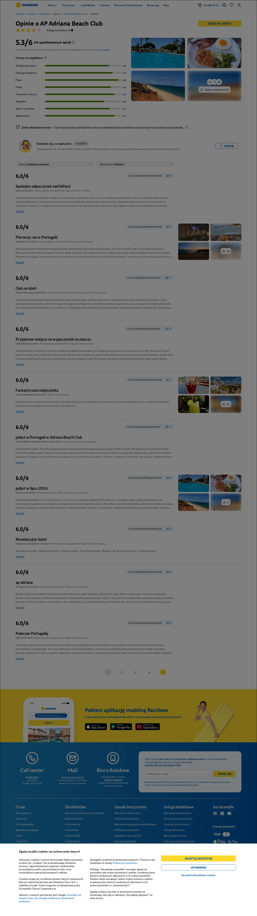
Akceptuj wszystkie (200, 859)
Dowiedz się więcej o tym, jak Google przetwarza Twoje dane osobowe (50, 898)
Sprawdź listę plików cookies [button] (198, 875)
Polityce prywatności (125, 862)
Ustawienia (205, 868)
